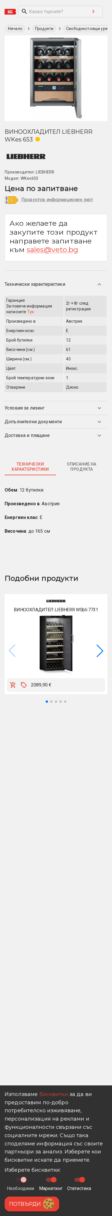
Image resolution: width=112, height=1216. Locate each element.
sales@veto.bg (52, 249)
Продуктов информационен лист (57, 199)
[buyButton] (13, 685)
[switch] (53, 1179)
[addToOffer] (24, 685)
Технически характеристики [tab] (30, 467)
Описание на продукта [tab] (81, 467)
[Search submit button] (93, 11)
